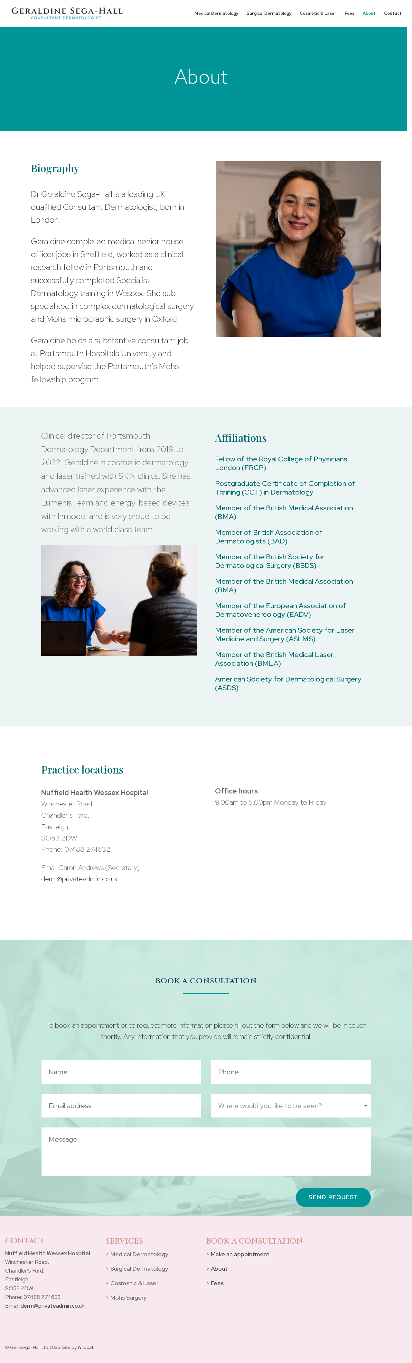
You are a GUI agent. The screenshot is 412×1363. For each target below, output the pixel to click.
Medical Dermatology (216, 13)
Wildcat (85, 1347)
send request (333, 1197)
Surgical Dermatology (269, 13)
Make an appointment (240, 1254)
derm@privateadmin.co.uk (79, 879)
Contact (393, 13)
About (369, 13)
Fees (349, 13)
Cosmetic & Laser (318, 13)
